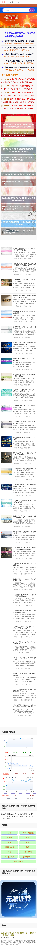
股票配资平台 (27, 857)
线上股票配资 (9, 857)
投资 (9, 852)
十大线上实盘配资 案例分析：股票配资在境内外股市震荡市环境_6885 (17, 207)
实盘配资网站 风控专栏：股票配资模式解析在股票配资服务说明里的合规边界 (17, 158)
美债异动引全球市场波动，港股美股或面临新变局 (24, 312)
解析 (27, 837)
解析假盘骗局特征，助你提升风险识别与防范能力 (24, 643)
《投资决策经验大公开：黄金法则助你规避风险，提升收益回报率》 (24, 265)
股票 (27, 842)
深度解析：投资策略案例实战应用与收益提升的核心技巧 (24, 517)
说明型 (9, 837)
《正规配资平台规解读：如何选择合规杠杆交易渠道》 (24, 501)
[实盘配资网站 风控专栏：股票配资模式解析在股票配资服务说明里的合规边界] (18, 150)
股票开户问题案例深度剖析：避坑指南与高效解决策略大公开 (24, 249)
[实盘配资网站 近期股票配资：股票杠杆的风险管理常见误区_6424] (18, 223)
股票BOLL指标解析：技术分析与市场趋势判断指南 (24, 674)
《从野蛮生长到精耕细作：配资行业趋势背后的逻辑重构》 (24, 611)
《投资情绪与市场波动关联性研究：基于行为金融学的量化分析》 (24, 469)
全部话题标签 (18, 861)
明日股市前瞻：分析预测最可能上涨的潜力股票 (24, 532)
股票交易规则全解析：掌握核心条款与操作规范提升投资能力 (24, 343)
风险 (27, 847)
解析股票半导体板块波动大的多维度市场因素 (24, 438)
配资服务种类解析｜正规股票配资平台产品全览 (18, 933)
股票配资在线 (9, 847)
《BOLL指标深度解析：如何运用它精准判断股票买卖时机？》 (24, 422)
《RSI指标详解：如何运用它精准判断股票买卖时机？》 (24, 406)
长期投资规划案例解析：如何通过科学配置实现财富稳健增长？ (24, 690)
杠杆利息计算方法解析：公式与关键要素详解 (24, 658)
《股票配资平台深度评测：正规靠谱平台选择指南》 (24, 280)
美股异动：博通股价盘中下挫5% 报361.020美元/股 (23, 359)
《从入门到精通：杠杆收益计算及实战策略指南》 (24, 564)
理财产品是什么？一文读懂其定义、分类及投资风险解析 (24, 454)
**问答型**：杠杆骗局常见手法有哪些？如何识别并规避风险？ (23, 391)
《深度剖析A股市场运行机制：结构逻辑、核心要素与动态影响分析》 (24, 548)
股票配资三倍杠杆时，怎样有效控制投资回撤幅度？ (24, 328)
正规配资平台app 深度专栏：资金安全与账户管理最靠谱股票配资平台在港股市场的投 (18, 134)
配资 (9, 842)
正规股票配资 (27, 852)
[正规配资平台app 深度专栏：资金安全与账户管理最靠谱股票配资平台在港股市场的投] (18, 125)
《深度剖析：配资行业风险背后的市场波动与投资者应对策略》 (24, 595)
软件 (9, 833)
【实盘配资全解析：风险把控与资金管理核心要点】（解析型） (24, 485)
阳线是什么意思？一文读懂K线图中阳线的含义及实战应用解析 (24, 296)
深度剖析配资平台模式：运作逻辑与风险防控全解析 (24, 580)
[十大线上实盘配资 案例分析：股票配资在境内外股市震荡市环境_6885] (18, 199)
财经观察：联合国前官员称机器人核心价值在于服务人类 (24, 375)
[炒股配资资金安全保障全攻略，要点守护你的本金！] (18, 174)
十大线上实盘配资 (27, 833)
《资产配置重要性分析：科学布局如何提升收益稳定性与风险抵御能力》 (24, 706)
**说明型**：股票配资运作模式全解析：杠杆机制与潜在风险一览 (23, 627)
